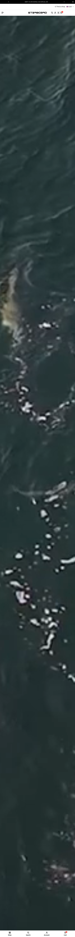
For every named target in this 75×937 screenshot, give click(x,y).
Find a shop (61, 6)
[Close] (73, 2)
